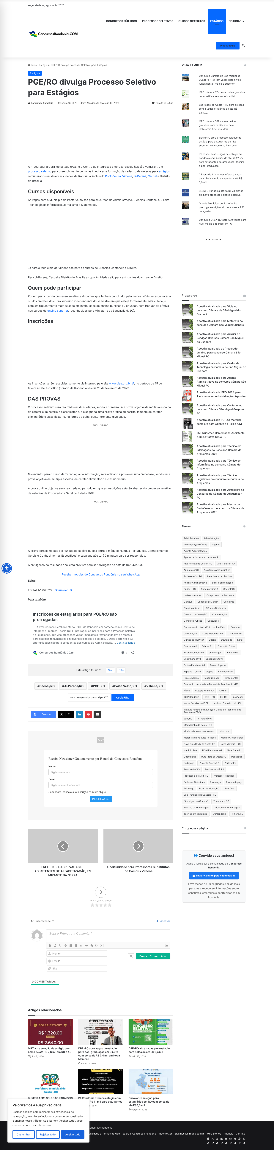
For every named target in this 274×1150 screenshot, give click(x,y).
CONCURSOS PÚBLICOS (121, 21)
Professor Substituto (194, 782)
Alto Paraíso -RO (226, 563)
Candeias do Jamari (208, 601)
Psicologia (215, 782)
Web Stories (214, 1133)
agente (216, 544)
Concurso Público (193, 620)
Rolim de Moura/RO (209, 788)
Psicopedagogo (234, 782)
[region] (48, 1121)
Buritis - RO (190, 589)
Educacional (190, 646)
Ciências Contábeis (215, 608)
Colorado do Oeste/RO (195, 614)
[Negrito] (50, 945)
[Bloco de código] (86, 945)
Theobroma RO (221, 801)
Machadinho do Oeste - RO (198, 725)
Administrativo (191, 538)
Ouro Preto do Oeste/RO (213, 756)
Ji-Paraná (140, 176)
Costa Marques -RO (212, 633)
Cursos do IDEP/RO (194, 639)
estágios (164, 171)
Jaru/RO (188, 718)
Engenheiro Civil (214, 658)
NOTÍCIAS (235, 21)
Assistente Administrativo (217, 570)
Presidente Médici (214, 769)
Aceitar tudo (72, 1134)
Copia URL (122, 697)
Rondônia (229, 788)
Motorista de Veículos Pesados (200, 737)
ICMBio (222, 690)
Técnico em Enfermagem (227, 807)
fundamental (231, 677)
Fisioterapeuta (191, 677)
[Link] (91, 945)
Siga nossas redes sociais (189, 1133)
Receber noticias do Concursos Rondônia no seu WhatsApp (101, 574)
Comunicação (219, 614)
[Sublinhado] (60, 945)
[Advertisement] (100, 137)
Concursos (213, 620)
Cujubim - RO (235, 633)
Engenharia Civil (192, 658)
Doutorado (226, 639)
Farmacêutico (225, 671)
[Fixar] (65, 945)
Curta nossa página (195, 828)
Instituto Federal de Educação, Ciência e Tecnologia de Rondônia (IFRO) (212, 711)
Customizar (24, 1134)
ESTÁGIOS (216, 21)
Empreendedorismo (194, 652)
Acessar (165, 921)
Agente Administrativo (195, 551)
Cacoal (152, 176)
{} (96, 945)
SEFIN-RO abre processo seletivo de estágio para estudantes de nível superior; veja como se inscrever (220, 141)
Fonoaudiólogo (211, 677)
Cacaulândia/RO (209, 589)
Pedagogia (236, 756)
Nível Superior (234, 750)
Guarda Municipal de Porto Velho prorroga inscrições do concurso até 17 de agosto (221, 207)
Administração (211, 538)
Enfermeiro (232, 652)
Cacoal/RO (47, 686)
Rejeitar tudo (48, 1134)
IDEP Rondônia (191, 697)
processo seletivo (39, 171)
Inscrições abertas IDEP (196, 703)
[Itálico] (55, 945)
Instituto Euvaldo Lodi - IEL (227, 703)
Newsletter (165, 1133)
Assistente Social (193, 576)
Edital (240, 639)
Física (187, 690)
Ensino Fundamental (194, 665)
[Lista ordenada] (70, 945)
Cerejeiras (228, 601)
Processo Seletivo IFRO (196, 775)
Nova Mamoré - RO (231, 744)
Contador (235, 627)
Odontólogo (190, 756)
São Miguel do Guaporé (196, 801)
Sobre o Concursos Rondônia (139, 1133)
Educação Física (226, 646)
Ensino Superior (218, 665)
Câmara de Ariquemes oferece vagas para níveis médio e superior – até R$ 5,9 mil (220, 178)
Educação (207, 646)
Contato (240, 1133)
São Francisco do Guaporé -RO (200, 794)
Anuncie (228, 1133)
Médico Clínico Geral (232, 737)
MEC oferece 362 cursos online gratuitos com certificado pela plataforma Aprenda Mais (217, 125)
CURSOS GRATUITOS (191, 21)
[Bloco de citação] (81, 945)
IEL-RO (223, 697)
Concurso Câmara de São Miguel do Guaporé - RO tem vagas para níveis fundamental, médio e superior (220, 79)
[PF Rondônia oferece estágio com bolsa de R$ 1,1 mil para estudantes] (100, 1081)
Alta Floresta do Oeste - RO (198, 563)
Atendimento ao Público (219, 576)
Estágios (44, 64)
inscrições (238, 697)
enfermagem (215, 652)
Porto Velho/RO (125, 686)
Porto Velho (113, 176)
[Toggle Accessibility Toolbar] (7, 568)
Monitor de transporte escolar (199, 731)
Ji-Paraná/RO (74, 686)
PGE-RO (99, 686)
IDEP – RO (209, 697)
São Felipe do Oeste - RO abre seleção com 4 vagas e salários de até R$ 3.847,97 (221, 108)
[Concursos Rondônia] (53, 33)
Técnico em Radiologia (195, 813)
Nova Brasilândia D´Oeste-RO (199, 744)
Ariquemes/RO (191, 570)
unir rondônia (219, 813)
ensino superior (57, 310)
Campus (188, 601)
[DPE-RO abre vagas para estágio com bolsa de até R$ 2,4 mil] (151, 1032)
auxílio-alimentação (222, 582)
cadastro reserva (192, 595)
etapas (209, 671)
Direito (212, 639)
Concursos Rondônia (42, 103)
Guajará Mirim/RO (204, 690)
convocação (190, 633)
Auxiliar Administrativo (195, 582)
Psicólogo (189, 788)
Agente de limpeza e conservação (201, 557)
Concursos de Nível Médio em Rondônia (204, 627)
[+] (102, 945)
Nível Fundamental (212, 750)
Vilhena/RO (154, 686)
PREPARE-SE (227, 45)
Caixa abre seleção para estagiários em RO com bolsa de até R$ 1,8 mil (149, 1101)
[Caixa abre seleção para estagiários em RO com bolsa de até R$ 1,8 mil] (151, 1081)
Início (33, 64)
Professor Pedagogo (223, 775)
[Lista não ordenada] (76, 945)
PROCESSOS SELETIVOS (157, 21)
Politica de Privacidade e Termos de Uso (96, 1133)
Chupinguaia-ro (192, 608)
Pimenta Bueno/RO (209, 763)
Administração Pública (195, 544)
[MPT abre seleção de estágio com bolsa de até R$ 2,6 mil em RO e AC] (50, 1032)
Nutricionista (190, 750)
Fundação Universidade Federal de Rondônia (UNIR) (211, 684)
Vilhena (127, 176)
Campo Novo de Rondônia (220, 595)
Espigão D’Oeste (192, 671)
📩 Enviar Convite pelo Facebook (212, 875)
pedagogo (189, 763)
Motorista (224, 731)
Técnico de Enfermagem (196, 807)
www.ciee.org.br (119, 383)
